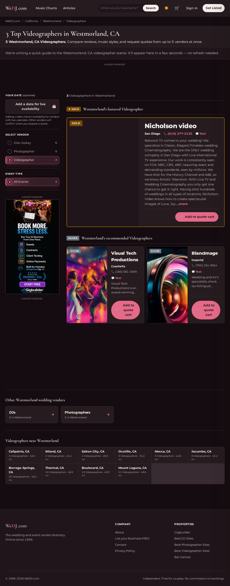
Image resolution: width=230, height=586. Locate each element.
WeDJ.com (12, 21)
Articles (69, 8)
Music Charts (46, 8)
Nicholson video (171, 126)
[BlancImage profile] (167, 285)
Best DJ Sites (183, 538)
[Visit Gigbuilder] (32, 247)
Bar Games (182, 557)
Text (200, 133)
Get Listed (213, 8)
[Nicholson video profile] (103, 172)
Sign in (192, 8)
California (31, 21)
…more (182, 204)
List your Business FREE (132, 538)
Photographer (24, 151)
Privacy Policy (125, 551)
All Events (21, 181)
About (119, 532)
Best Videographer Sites (191, 551)
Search (151, 8)
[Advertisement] (115, 76)
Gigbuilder (182, 532)
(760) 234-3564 (206, 265)
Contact (120, 544)
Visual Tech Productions (124, 256)
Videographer (24, 160)
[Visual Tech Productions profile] (87, 285)
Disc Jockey (22, 143)
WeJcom (16, 8)
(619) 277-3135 (180, 133)
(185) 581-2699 (126, 271)
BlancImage (205, 253)
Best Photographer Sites (192, 544)
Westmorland (52, 21)
